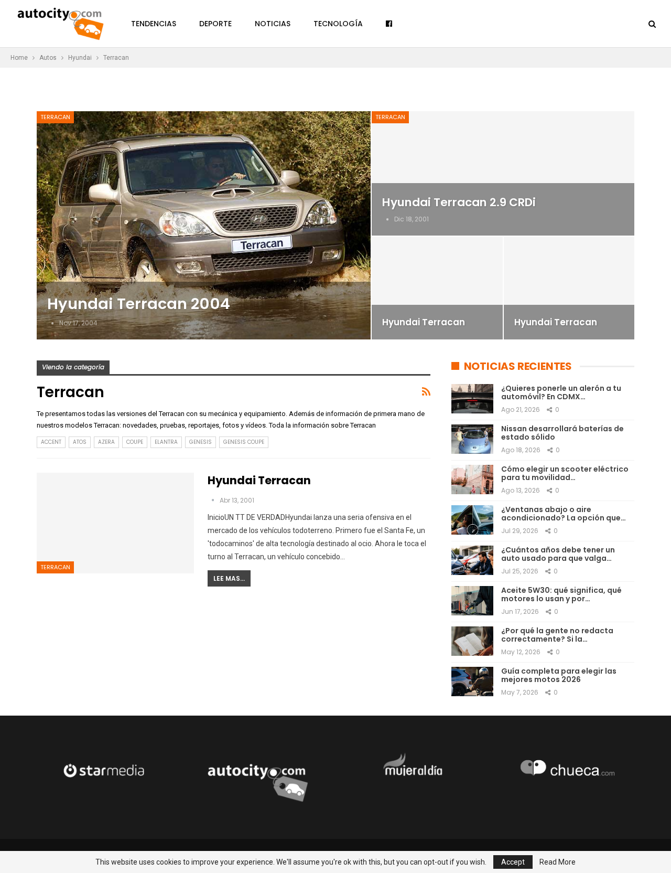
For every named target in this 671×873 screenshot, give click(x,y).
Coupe (134, 442)
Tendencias (153, 23)
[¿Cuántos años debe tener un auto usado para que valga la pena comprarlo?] (472, 560)
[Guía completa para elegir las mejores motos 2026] (472, 681)
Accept (513, 862)
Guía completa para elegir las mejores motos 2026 (558, 675)
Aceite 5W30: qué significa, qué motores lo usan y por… (561, 594)
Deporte (215, 23)
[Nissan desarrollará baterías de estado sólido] (472, 439)
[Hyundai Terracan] (437, 288)
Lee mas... (229, 578)
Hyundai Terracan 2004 (138, 303)
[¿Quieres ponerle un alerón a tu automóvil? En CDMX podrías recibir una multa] (472, 398)
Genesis (200, 442)
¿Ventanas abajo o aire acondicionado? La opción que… (563, 514)
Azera (106, 442)
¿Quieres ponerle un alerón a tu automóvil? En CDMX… (561, 392)
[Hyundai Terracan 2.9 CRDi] (503, 173)
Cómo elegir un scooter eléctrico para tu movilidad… (565, 473)
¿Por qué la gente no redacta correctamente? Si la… (557, 635)
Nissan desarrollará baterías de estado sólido (562, 433)
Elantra (166, 442)
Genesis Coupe (243, 442)
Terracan (55, 117)
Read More (557, 862)
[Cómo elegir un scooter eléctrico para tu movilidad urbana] (472, 479)
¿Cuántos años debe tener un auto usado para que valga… (558, 554)
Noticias (272, 23)
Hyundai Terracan (423, 322)
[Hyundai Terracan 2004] (204, 225)
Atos (79, 442)
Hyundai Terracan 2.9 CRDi (459, 202)
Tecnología (338, 23)
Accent (51, 442)
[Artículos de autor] (53, 322)
